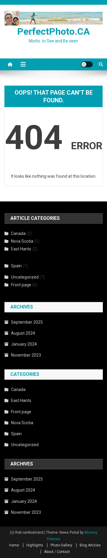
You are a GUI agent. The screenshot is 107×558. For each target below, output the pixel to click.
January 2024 (24, 344)
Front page (21, 284)
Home (14, 545)
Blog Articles (90, 545)
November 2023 (26, 355)
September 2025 (27, 322)
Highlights (34, 545)
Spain (16, 265)
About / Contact (57, 552)
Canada (18, 233)
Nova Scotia (22, 241)
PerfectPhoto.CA (53, 31)
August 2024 (23, 333)
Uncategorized (25, 277)
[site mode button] (87, 64)
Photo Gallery (61, 545)
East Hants (21, 249)
